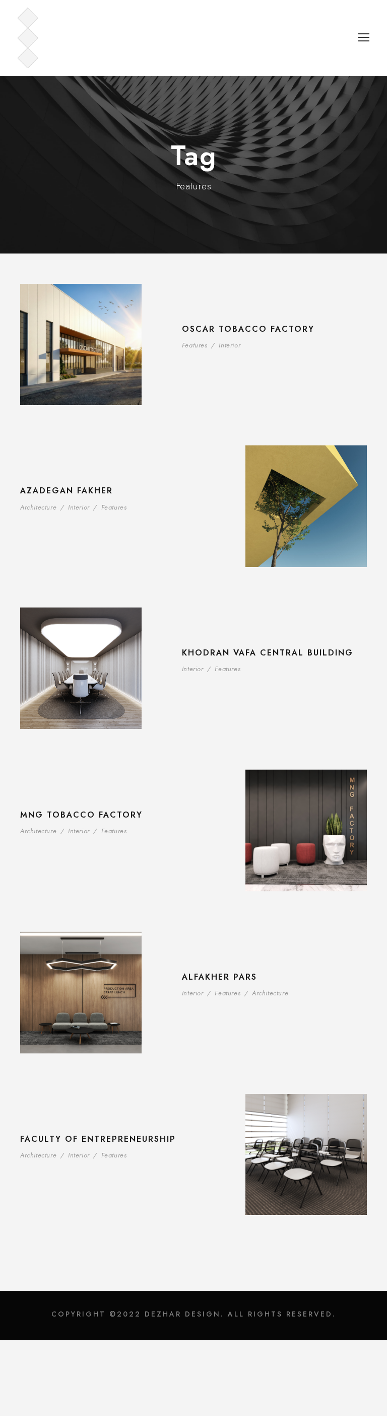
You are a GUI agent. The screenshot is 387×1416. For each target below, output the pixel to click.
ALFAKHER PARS (219, 977)
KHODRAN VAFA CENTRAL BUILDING (267, 653)
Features (195, 345)
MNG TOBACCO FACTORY (81, 815)
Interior (229, 345)
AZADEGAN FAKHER (66, 490)
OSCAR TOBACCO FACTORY (248, 329)
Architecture (38, 507)
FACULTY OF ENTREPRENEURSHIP (98, 1139)
